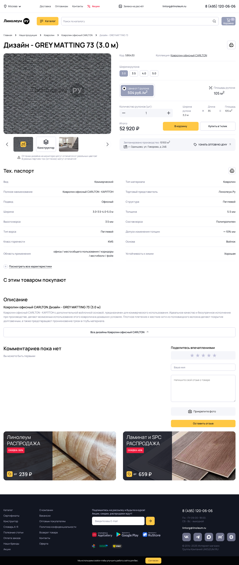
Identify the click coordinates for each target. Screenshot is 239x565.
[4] (209, 355)
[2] (198, 355)
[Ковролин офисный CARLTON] (69, 144)
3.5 (134, 73)
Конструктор (10, 521)
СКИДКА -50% (15, 450)
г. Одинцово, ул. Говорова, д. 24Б (147, 146)
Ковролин (49, 35)
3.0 (124, 73)
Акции (96, 6)
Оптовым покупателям (52, 521)
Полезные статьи (13, 532)
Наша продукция (28, 35)
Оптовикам (61, 6)
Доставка (45, 6)
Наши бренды (11, 543)
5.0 (154, 73)
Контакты (77, 6)
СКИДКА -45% (135, 450)
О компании (46, 510)
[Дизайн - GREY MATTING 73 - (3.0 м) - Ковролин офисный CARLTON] (57, 93)
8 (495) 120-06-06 (220, 6)
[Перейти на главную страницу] (16, 21)
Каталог (8, 510)
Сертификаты (11, 515)
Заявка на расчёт (134, 6)
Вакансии (45, 515)
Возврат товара (48, 532)
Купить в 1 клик (217, 126)
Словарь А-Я (10, 526)
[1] (192, 355)
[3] (203, 355)
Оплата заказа (11, 538)
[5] (214, 355)
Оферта (43, 543)
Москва (12, 6)
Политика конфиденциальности (57, 526)
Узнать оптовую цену (212, 144)
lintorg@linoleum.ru (174, 6)
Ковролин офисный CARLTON (77, 35)
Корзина (228, 21)
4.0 (144, 73)
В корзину (180, 126)
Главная (7, 35)
